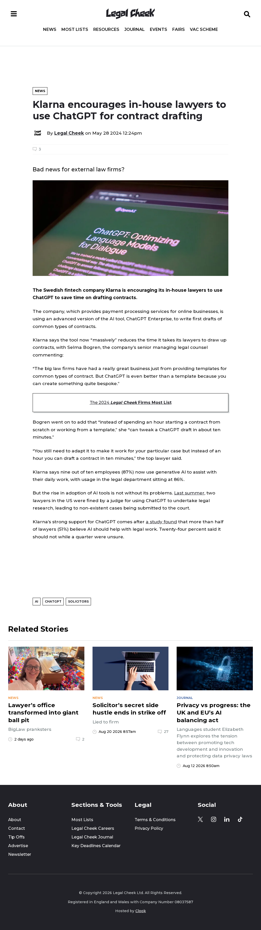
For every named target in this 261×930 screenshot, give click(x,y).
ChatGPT (53, 601)
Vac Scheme (204, 30)
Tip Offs (16, 837)
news (13, 697)
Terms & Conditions (155, 819)
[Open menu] (13, 13)
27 (166, 731)
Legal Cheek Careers (92, 828)
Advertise (18, 845)
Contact (16, 828)
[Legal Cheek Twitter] (200, 819)
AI (36, 601)
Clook (140, 911)
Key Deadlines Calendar (96, 845)
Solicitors (78, 601)
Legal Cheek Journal (92, 837)
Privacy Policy (149, 828)
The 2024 (131, 402)
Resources (106, 30)
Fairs (178, 30)
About (14, 819)
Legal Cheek (69, 133)
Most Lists (74, 30)
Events (158, 30)
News (49, 30)
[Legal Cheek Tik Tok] (240, 819)
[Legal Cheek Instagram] (213, 819)
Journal (134, 30)
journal (185, 697)
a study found (161, 521)
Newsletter (19, 854)
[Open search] (247, 13)
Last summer (189, 492)
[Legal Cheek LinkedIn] (226, 819)
